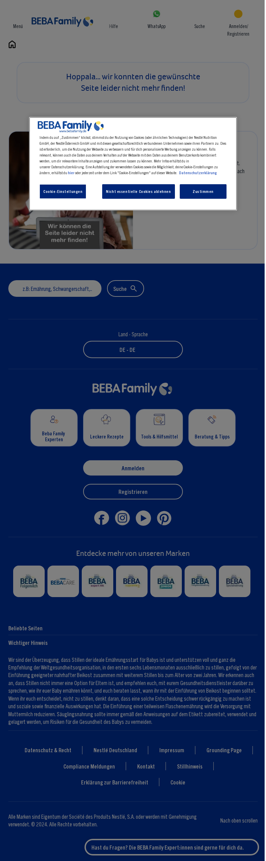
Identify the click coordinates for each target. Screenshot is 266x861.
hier (71, 172)
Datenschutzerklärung (198, 172)
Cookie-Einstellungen (62, 191)
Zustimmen (203, 191)
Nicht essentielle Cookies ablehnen (138, 191)
